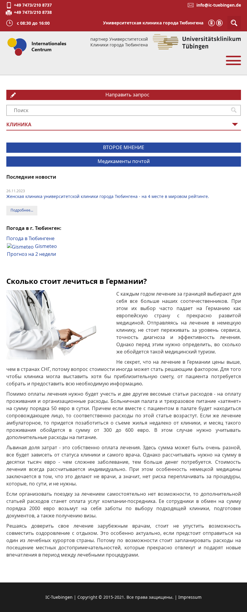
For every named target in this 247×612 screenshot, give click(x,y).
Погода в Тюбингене (30, 238)
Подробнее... (22, 210)
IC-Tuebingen (59, 597)
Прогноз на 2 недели (31, 254)
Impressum (190, 597)
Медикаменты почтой (124, 161)
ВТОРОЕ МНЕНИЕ (123, 147)
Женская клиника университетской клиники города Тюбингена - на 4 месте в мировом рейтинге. (107, 196)
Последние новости (31, 177)
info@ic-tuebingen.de (218, 5)
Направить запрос (127, 94)
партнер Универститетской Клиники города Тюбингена (119, 42)
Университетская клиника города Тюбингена (153, 23)
